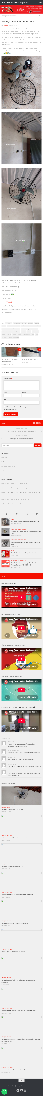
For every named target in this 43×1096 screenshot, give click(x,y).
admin (6, 25)
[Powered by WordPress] (15, 1086)
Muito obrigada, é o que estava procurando (21, 760)
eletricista (10, 326)
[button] (4, 1092)
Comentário (8, 379)
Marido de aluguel (26, 329)
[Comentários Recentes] (27, 514)
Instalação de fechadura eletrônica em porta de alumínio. (19, 1011)
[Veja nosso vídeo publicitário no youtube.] (37, 423)
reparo (19, 334)
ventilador (4, 337)
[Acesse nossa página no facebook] (34, 423)
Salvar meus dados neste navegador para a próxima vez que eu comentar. (21, 408)
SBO (37, 334)
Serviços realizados (9, 16)
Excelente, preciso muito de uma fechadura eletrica (24, 753)
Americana (8, 323)
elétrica (4, 326)
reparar (14, 334)
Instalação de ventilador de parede (12, 809)
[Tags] (37, 514)
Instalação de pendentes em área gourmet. (15, 923)
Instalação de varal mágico (30, 359)
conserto (37, 323)
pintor (3, 334)
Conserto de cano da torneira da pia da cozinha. (16, 1070)
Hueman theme (31, 1086)
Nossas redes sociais (9, 462)
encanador (16, 326)
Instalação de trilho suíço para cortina (15, 483)
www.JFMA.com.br (7, 302)
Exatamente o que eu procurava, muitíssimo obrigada (24, 766)
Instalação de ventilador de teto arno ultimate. (16, 838)
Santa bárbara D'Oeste (28, 334)
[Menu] (40, 2)
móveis (29, 331)
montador (34, 329)
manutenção (11, 329)
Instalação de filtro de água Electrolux (14, 504)
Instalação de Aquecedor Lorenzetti (13, 866)
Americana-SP (16, 323)
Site (5, 399)
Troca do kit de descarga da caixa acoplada (16, 488)
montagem (17, 331)
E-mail (24, 392)
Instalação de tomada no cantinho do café (16, 499)
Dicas (5, 457)
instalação (30, 326)
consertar (30, 323)
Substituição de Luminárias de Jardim (13, 952)
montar (23, 331)
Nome (6, 392)
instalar (4, 329)
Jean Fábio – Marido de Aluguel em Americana (25, 553)
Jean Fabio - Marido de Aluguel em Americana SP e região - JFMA (16, 2)
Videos (5, 471)
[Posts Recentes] (7, 514)
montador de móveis (7, 331)
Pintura (9, 334)
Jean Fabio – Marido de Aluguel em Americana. (25, 521)
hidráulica (23, 326)
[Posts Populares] (17, 514)
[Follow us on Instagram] (40, 423)
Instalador (37, 326)
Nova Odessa (35, 331)
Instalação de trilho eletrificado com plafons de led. (17, 895)
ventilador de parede (14, 337)
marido (18, 329)
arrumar (24, 323)
